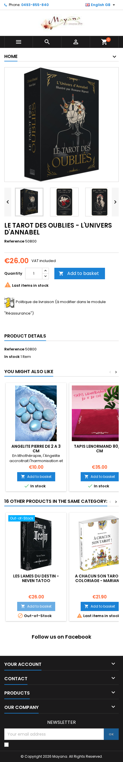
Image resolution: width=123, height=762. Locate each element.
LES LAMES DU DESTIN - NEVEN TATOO (36, 578)
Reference (14, 241)
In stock (12, 356)
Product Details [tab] (25, 336)
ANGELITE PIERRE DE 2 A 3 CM (36, 448)
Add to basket (79, 273)
